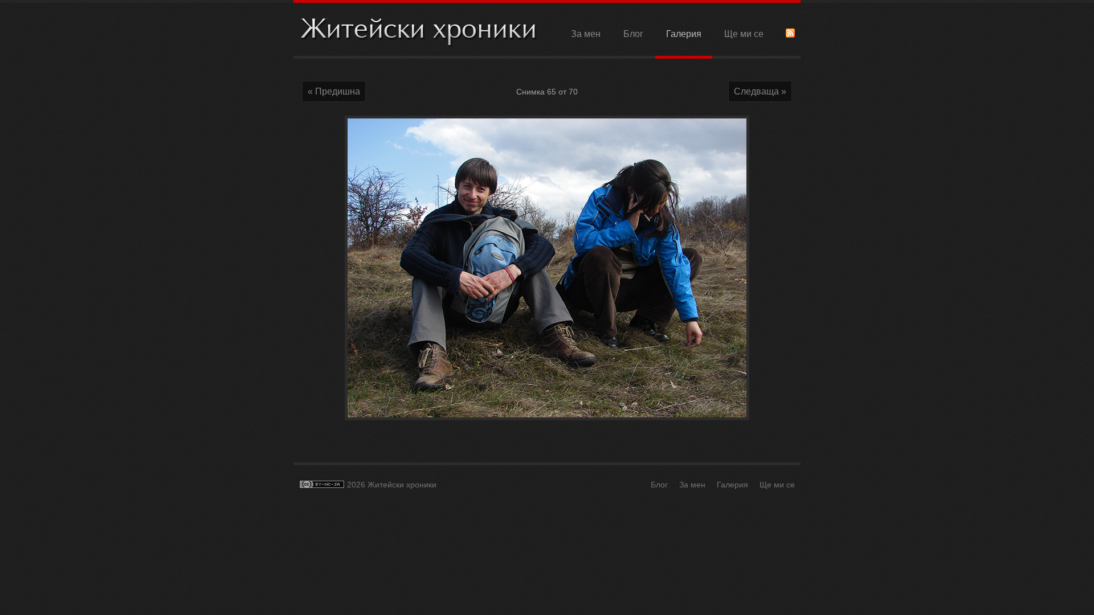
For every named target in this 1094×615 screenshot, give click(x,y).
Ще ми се (744, 34)
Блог (633, 34)
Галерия (683, 34)
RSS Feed (790, 33)
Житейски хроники (418, 30)
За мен (586, 34)
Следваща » (760, 91)
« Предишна (334, 91)
